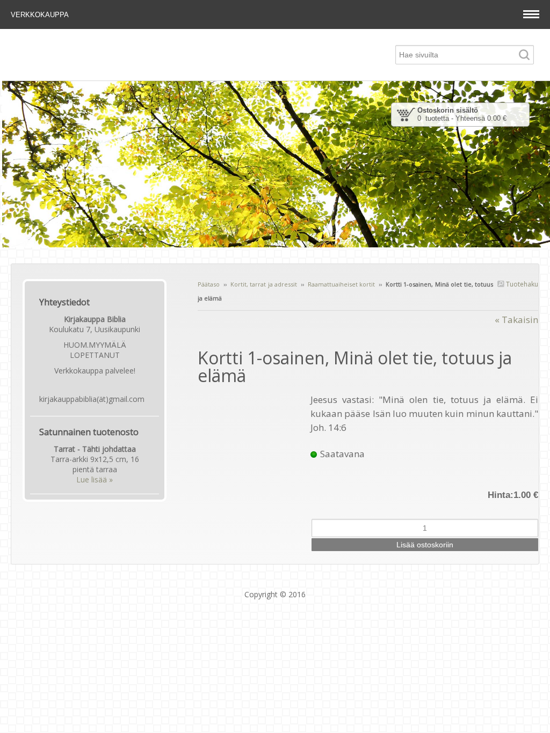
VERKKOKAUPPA (41, 15)
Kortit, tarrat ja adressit (263, 284)
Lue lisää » (94, 479)
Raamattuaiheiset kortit (341, 284)
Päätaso (209, 284)
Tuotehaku (521, 284)
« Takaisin (516, 319)
